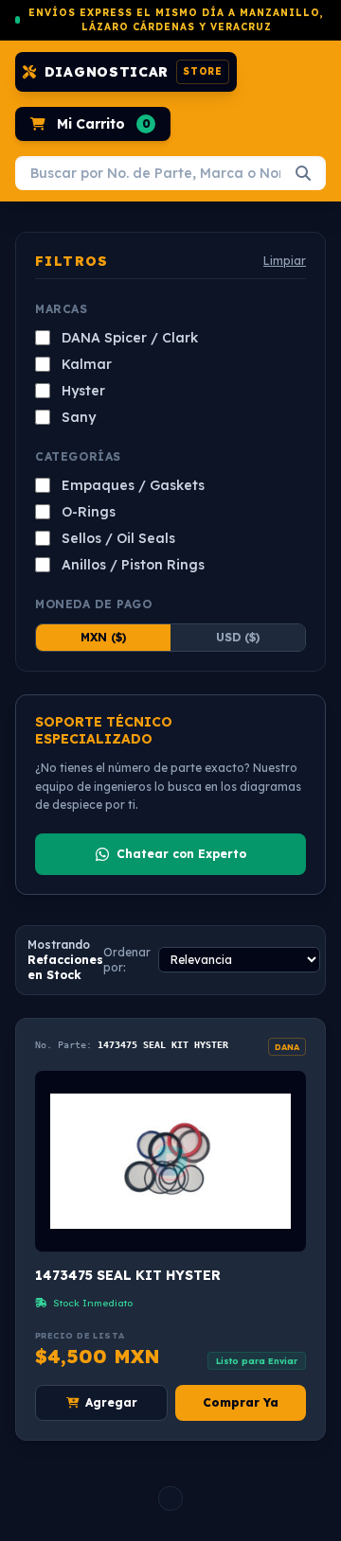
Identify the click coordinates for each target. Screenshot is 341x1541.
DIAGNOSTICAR (134, 71)
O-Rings (89, 511)
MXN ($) (103, 637)
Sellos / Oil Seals (118, 538)
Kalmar (87, 364)
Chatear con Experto (181, 854)
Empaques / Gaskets (133, 485)
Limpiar (284, 261)
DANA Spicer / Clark (130, 337)
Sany (79, 417)
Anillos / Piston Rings (133, 564)
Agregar (111, 1402)
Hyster (83, 390)
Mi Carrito (104, 123)
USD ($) (238, 637)
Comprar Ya (240, 1402)
